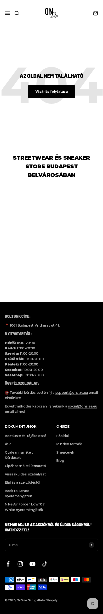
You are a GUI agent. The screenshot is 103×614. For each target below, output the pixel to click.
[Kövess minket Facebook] (8, 564)
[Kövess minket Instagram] (20, 564)
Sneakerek (65, 452)
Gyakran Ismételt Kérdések (19, 455)
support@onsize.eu (71, 392)
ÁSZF (9, 444)
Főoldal (62, 436)
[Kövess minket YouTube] (32, 564)
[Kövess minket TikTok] (44, 564)
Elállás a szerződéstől (22, 482)
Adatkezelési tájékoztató (25, 436)
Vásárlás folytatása (51, 91)
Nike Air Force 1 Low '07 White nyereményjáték (24, 507)
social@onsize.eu (82, 406)
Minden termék (69, 444)
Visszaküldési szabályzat (25, 474)
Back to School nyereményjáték (18, 493)
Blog (60, 460)
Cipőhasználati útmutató (25, 466)
